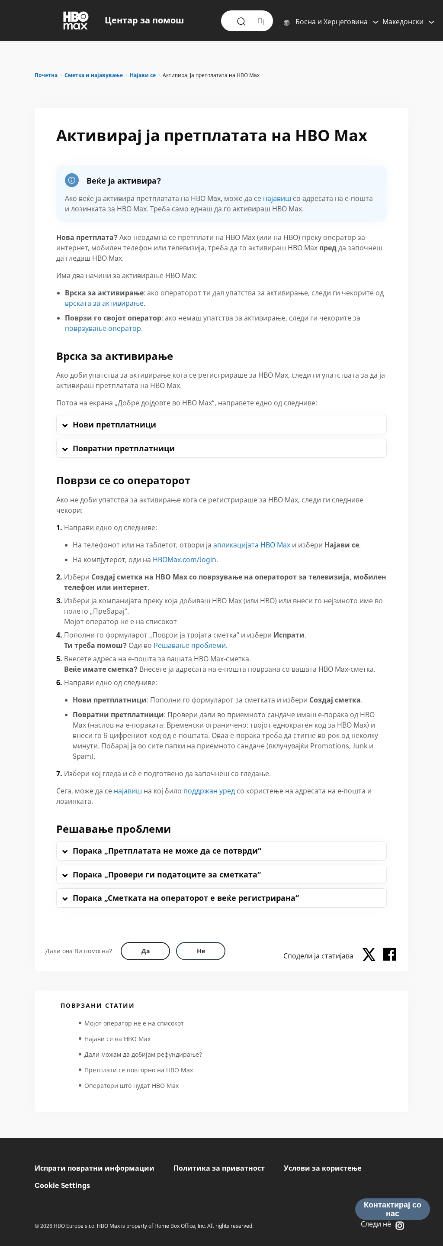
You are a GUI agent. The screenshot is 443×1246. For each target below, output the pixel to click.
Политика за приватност (219, 1168)
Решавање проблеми (190, 645)
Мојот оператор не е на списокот (134, 1023)
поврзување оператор (103, 328)
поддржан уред (209, 791)
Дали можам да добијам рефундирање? (143, 1054)
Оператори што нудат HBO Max (131, 1085)
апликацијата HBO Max (251, 545)
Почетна (46, 75)
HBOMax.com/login (184, 559)
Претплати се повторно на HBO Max (138, 1070)
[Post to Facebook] (390, 956)
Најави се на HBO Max (117, 1039)
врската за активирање (104, 303)
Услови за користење (322, 1168)
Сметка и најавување (93, 75)
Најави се (143, 75)
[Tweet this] (371, 956)
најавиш (277, 198)
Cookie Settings (62, 1185)
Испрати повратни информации (94, 1168)
